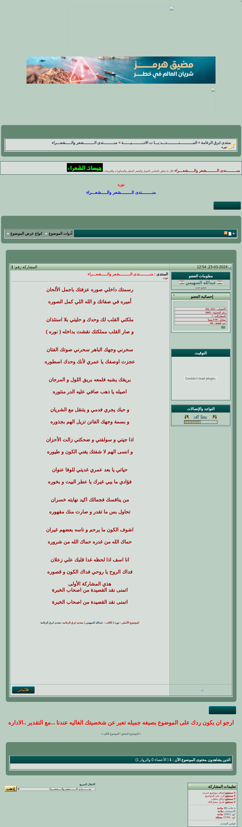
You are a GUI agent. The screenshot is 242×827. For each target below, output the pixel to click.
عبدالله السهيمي (200, 282)
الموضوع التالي (111, 733)
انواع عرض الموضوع (26, 233)
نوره (117, 622)
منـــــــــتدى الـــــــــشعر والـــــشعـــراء (84, 143)
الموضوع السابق (130, 733)
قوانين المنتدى (227, 823)
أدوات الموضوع (60, 233)
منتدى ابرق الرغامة (216, 143)
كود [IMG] (229, 814)
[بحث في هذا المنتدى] (234, 233)
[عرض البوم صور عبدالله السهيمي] (202, 690)
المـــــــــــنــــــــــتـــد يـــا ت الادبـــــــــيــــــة (159, 143)
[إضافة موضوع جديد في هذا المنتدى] (230, 233)
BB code (228, 808)
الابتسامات (229, 811)
